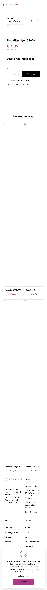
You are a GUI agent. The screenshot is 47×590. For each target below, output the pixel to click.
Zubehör (28, 532)
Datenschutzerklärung (17, 572)
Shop (19, 18)
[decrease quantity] (9, 74)
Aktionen (28, 537)
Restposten (30, 546)
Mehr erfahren (23, 576)
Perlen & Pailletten (14, 21)
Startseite (10, 18)
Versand (8, 528)
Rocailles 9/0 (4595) (13, 466)
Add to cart (31, 74)
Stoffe (27, 528)
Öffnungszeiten (11, 537)
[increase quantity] (19, 74)
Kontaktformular (31, 512)
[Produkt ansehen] (20, 125)
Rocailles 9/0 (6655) (34, 290)
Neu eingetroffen (32, 542)
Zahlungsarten (11, 532)
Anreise (8, 542)
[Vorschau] (20, 131)
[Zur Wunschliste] (20, 128)
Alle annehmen (23, 582)
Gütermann (28, 18)
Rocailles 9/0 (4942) (34, 466)
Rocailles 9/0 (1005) (13, 290)
